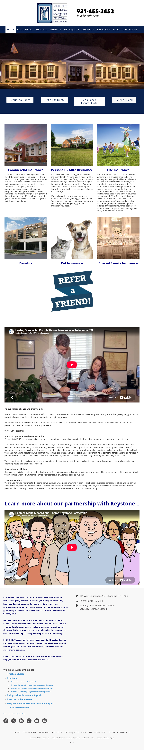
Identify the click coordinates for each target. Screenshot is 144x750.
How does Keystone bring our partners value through (28, 685)
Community (50, 685)
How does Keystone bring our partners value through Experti (30, 688)
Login (72, 742)
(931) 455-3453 (95, 600)
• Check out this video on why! (18, 707)
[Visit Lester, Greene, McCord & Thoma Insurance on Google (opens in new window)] (29, 720)
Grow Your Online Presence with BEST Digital (99, 738)
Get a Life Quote (55, 100)
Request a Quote (20, 100)
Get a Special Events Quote (89, 101)
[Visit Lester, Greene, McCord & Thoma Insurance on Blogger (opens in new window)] (44, 720)
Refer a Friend (124, 100)
